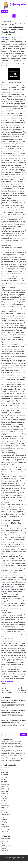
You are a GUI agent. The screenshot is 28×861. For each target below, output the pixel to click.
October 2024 (4, 812)
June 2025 (4, 798)
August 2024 (4, 816)
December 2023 (5, 829)
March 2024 (4, 824)
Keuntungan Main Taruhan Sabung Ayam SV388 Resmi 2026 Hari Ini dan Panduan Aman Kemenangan (13, 755)
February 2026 (5, 784)
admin (13, 35)
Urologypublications (18, 4)
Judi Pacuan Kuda (5, 838)
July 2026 (3, 776)
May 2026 (3, 779)
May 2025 (3, 800)
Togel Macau (9, 681)
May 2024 (3, 821)
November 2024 (5, 810)
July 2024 (3, 817)
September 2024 (5, 814)
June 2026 (4, 777)
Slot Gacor (4, 843)
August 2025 (4, 795)
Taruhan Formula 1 (6, 845)
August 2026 (4, 774)
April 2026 (4, 781)
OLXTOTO (4, 37)
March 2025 (4, 803)
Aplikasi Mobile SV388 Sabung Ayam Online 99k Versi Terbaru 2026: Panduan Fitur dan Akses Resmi (13, 746)
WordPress (21, 858)
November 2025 (5, 790)
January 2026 (4, 786)
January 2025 (4, 807)
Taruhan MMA (4, 847)
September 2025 (5, 793)
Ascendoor (10, 858)
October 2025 (4, 791)
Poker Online (4, 840)
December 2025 (5, 788)
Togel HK (3, 681)
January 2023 (4, 831)
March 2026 (4, 783)
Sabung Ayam (4, 841)
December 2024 (5, 809)
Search (3, 731)
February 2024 (5, 826)
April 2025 (4, 802)
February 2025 (5, 805)
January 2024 (4, 828)
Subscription (5, 11)
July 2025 (3, 796)
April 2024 (4, 823)
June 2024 (4, 819)
